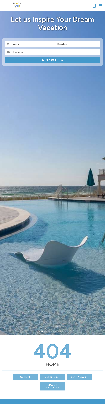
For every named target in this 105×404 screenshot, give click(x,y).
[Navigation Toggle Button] (100, 5)
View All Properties (52, 386)
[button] (39, 331)
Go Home (25, 377)
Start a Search (79, 377)
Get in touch (52, 377)
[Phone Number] (94, 5)
